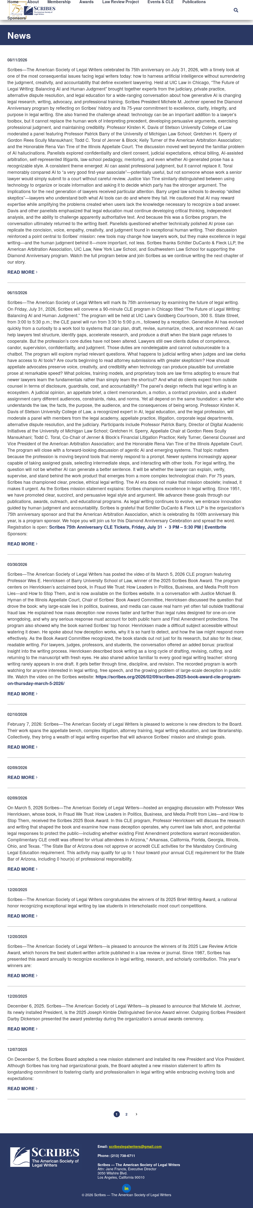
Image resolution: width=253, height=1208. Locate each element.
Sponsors (16, 18)
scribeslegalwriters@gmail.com (135, 1146)
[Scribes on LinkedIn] (126, 1188)
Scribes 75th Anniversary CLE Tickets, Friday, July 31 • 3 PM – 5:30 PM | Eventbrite (137, 527)
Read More (21, 272)
